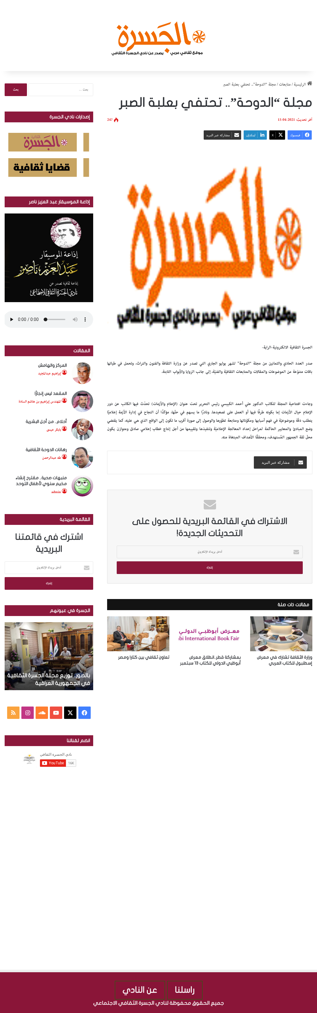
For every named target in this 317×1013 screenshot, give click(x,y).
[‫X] (70, 713)
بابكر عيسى (53, 429)
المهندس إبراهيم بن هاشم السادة (40, 401)
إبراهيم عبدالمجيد (49, 373)
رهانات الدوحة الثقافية (46, 449)
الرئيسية (300, 84)
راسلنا (185, 990)
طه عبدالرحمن (51, 457)
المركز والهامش (52, 365)
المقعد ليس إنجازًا (51, 393)
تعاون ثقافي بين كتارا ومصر (143, 657)
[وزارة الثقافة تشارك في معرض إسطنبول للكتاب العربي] (281, 633)
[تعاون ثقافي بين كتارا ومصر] (138, 633)
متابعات (285, 84)
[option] (48, 656)
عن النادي (140, 990)
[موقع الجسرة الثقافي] (158, 35)
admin (56, 492)
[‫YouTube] (56, 713)
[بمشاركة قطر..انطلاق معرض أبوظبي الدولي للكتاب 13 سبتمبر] (210, 633)
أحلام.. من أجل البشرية (46, 421)
